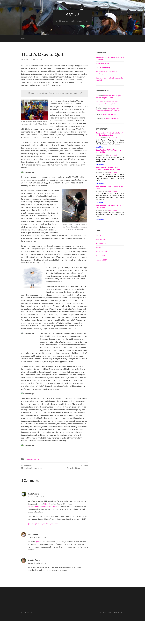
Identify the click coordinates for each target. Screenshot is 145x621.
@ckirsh (47, 504)
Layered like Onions (102, 63)
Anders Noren (113, 612)
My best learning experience (31, 467)
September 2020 (101, 243)
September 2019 (101, 260)
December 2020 (101, 239)
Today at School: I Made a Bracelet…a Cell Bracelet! (109, 79)
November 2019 (101, 252)
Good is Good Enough (103, 68)
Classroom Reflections (32, 459)
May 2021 (99, 235)
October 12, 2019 (28, 59)
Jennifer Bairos (34, 560)
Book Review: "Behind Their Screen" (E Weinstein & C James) (108, 168)
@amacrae (54, 524)
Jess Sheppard (33, 534)
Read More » (100, 147)
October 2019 (100, 256)
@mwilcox (45, 524)
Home (23, 38)
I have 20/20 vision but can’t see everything (106, 73)
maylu (39, 59)
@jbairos (37, 524)
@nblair (31, 524)
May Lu (72, 14)
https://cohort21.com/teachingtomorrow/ (44, 506)
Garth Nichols (33, 494)
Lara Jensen (100, 102)
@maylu (39, 541)
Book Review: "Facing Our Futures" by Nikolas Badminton (109, 134)
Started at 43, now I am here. (77, 467)
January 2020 (100, 247)
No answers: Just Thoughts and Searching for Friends (110, 58)
